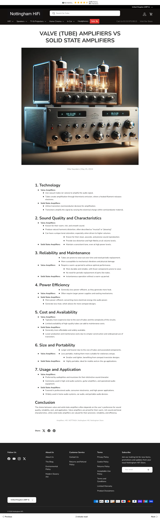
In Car (69, 21)
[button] (151, 14)
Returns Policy (103, 466)
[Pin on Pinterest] (54, 430)
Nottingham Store (96, 420)
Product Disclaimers (105, 491)
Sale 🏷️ (94, 21)
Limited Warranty (104, 486)
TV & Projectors (37, 21)
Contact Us (74, 457)
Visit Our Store (146, 21)
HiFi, (67, 420)
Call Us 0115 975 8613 (127, 21)
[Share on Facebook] (49, 430)
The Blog (49, 461)
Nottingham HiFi (18, 511)
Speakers (20, 21)
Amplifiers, (61, 420)
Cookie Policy (102, 461)
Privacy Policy (103, 457)
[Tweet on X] (43, 430)
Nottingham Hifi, (84, 420)
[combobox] (85, 13)
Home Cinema (55, 21)
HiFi (9, 21)
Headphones (83, 21)
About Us (50, 457)
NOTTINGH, (73, 420)
